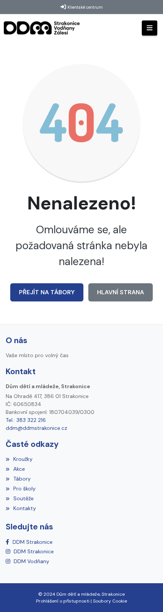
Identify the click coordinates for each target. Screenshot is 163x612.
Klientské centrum (85, 7)
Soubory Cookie (110, 601)
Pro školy (24, 488)
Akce (19, 468)
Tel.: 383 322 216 (26, 420)
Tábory (22, 478)
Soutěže (23, 498)
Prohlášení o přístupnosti (62, 601)
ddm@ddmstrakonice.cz (36, 428)
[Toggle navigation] (149, 28)
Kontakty (24, 508)
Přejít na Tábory (47, 292)
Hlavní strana (120, 292)
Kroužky (23, 459)
